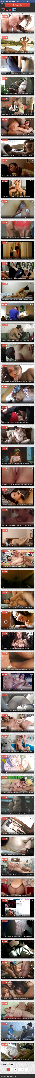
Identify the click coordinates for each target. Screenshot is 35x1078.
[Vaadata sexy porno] (10, 9)
